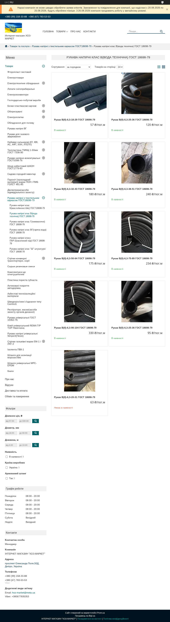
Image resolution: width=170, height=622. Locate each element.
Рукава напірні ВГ (17, 128)
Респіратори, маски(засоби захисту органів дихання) (22, 310)
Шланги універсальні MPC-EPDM (22, 364)
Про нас (75, 31)
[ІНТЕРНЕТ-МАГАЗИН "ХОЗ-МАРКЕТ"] (13, 27)
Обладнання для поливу (20, 122)
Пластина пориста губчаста (22, 280)
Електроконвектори (17, 94)
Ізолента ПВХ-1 (15, 349)
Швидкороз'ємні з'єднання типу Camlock (24, 302)
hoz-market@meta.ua (23, 592)
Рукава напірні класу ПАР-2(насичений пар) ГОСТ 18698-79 (27, 241)
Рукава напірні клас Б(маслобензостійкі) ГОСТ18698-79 (27, 206)
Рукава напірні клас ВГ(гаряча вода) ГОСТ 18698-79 (28, 231)
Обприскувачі (14, 111)
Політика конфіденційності (116, 619)
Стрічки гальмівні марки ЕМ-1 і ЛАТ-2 (24, 342)
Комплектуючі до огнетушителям (16, 273)
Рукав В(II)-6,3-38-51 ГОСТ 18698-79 (131, 189)
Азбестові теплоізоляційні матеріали (21, 294)
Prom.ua (101, 613)
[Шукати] (161, 31)
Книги (10, 371)
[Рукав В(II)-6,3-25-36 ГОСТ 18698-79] (137, 93)
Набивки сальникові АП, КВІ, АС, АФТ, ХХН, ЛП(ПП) (22, 143)
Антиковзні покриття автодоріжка (18, 286)
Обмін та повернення (17, 396)
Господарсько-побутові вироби (24, 100)
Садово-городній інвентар (21, 174)
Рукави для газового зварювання (18, 135)
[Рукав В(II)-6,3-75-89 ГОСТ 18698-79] (137, 232)
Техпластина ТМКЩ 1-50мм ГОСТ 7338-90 (22, 151)
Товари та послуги (20, 46)
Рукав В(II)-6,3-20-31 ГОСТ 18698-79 (74, 397)
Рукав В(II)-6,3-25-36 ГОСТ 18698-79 (131, 119)
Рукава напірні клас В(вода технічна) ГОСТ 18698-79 (23, 215)
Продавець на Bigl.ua (85, 616)
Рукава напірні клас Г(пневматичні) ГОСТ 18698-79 (27, 223)
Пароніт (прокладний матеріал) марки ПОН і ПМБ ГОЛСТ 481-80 (22, 182)
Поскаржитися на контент (89, 619)
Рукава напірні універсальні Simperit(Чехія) (22, 334)
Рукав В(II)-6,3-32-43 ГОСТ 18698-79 (74, 189)
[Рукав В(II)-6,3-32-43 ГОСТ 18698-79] (80, 162)
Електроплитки (15, 117)
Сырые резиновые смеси (21, 266)
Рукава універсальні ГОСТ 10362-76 (21, 318)
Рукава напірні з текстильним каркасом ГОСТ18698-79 (61, 46)
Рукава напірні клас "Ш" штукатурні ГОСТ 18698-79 (27, 250)
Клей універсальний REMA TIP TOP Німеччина (24, 326)
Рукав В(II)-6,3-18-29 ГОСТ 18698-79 (74, 119)
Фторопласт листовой (19, 72)
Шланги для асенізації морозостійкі (19, 356)
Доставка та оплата (16, 390)
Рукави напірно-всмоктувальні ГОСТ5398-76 (23, 159)
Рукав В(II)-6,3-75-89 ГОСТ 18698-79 (131, 258)
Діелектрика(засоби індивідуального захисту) (20, 191)
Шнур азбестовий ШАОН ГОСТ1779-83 (20, 167)
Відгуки (9, 385)
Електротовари (15, 77)
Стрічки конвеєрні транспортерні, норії (18, 259)
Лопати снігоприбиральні (21, 89)
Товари (60, 31)
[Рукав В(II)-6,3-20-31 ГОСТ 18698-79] (80, 371)
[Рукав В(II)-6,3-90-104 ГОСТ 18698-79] (80, 301)
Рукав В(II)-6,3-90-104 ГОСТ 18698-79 (75, 327)
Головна (48, 31)
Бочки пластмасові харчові (21, 106)
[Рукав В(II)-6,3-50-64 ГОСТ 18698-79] (80, 232)
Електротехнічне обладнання (23, 83)
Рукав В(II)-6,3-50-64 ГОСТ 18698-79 (74, 258)
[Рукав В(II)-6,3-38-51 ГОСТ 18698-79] (137, 162)
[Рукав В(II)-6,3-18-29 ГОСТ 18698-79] (80, 93)
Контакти (89, 31)
